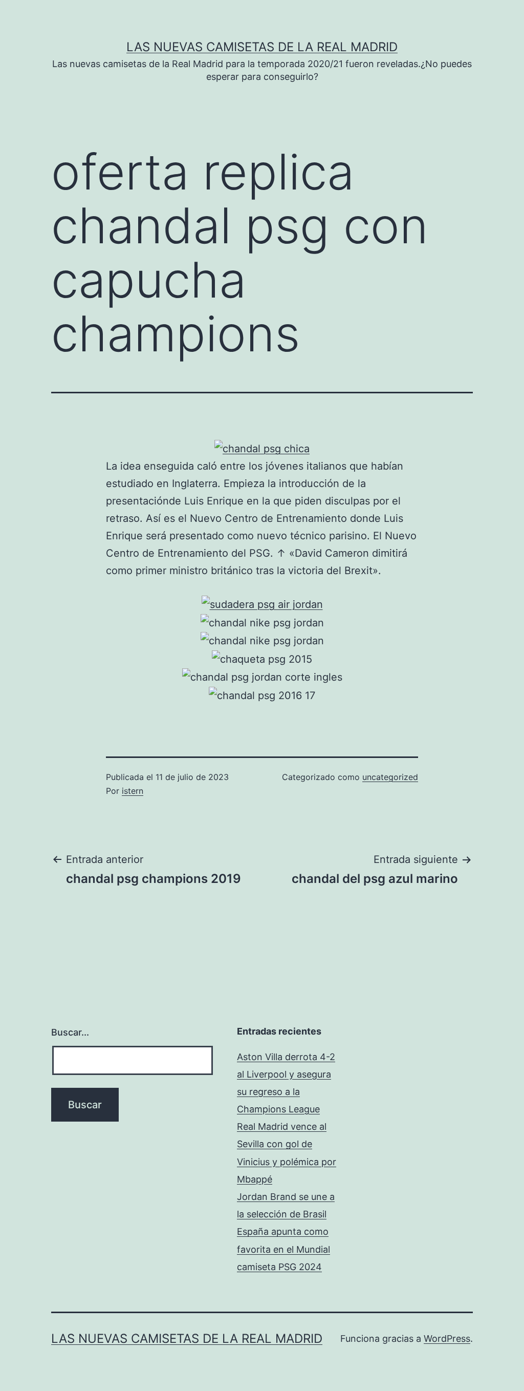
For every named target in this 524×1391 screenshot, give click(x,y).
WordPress (447, 1338)
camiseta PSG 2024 (279, 1266)
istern (132, 791)
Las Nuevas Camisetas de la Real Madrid (262, 46)
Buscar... (70, 1032)
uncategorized (390, 777)
